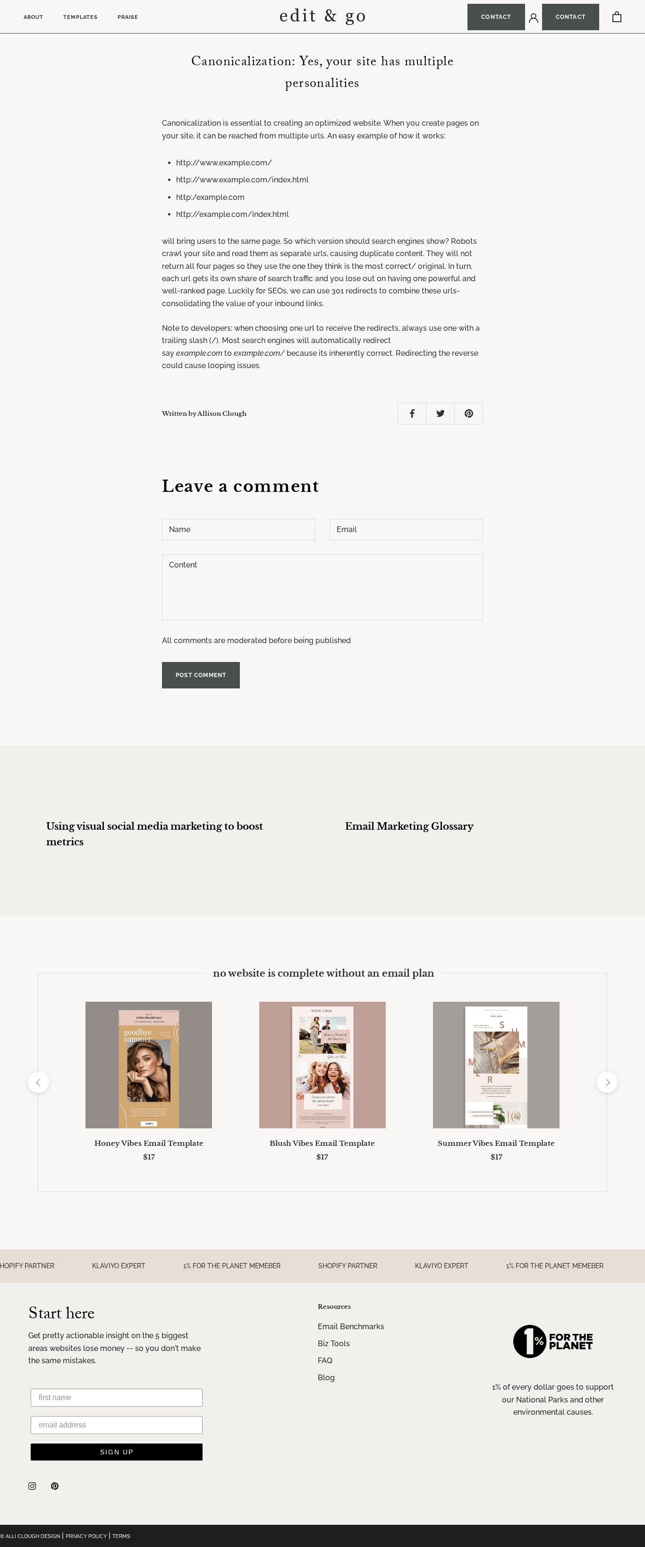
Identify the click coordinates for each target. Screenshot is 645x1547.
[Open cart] (616, 16)
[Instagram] (32, 1485)
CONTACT (496, 17)
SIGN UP (117, 1452)
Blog (326, 1377)
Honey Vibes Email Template (149, 1143)
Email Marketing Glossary (409, 826)
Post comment (201, 675)
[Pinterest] (55, 1485)
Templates (80, 17)
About (33, 17)
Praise (128, 17)
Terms (121, 1536)
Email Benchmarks (351, 1326)
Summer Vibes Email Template (496, 1143)
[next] (606, 1082)
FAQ (325, 1360)
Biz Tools (334, 1343)
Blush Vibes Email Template (322, 1143)
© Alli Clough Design (30, 1536)
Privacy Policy (86, 1536)
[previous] (38, 1082)
